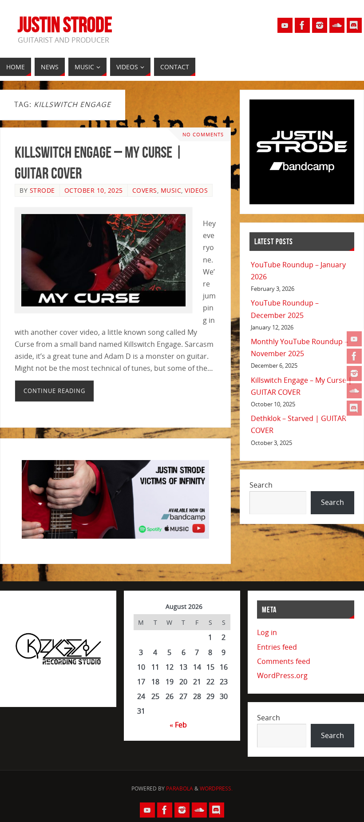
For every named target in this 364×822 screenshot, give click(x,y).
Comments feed (283, 661)
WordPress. (216, 788)
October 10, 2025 (93, 190)
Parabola (179, 788)
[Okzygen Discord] (354, 408)
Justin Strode (65, 25)
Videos (196, 190)
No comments (203, 134)
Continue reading (54, 391)
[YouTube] (354, 338)
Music (171, 190)
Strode (42, 190)
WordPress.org (282, 675)
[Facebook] (354, 356)
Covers (144, 190)
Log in (267, 632)
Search (261, 485)
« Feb (178, 725)
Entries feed (277, 647)
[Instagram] (354, 373)
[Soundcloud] (354, 390)
